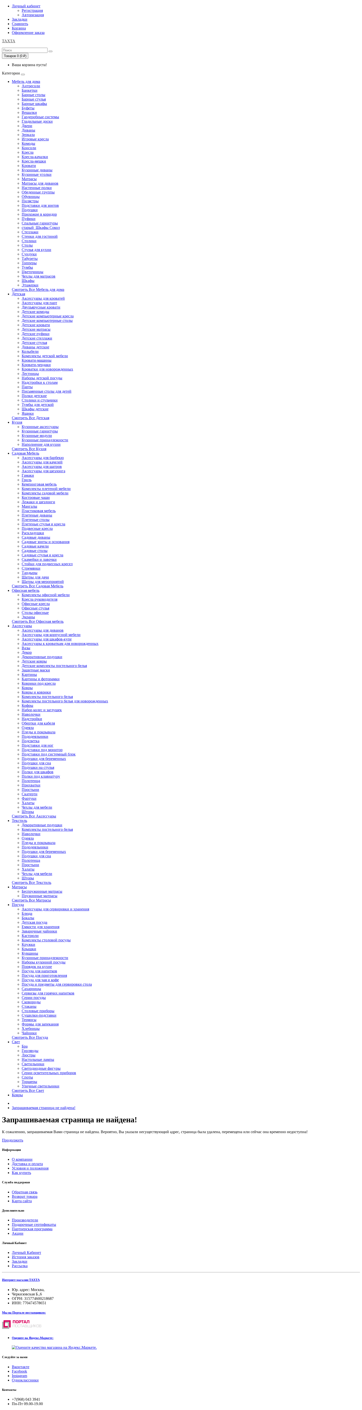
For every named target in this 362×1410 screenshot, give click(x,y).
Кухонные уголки (36, 174)
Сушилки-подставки (39, 1015)
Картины (29, 674)
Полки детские (34, 396)
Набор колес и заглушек (42, 710)
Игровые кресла (35, 139)
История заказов (25, 1257)
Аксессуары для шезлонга (43, 471)
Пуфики (28, 219)
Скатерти (29, 794)
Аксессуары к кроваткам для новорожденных (60, 643)
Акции (17, 1233)
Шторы (28, 812)
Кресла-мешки (34, 161)
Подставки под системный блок (49, 754)
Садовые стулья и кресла (42, 555)
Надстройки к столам (40, 382)
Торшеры (29, 1082)
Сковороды (31, 1002)
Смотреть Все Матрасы (31, 900)
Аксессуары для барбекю (43, 458)
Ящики (28, 413)
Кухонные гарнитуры (40, 431)
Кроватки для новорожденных (47, 369)
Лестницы (30, 373)
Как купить (21, 1173)
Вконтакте (20, 1367)
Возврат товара (24, 1196)
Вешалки (29, 112)
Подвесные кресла (37, 528)
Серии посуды (34, 997)
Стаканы (29, 1006)
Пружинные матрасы (39, 896)
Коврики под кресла (39, 683)
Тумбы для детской (38, 404)
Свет (16, 1042)
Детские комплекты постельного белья (54, 666)
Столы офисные (35, 612)
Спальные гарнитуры (40, 223)
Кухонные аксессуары (40, 427)
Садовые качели (35, 546)
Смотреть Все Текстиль (31, 882)
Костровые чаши (36, 497)
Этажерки (30, 285)
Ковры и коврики (36, 692)
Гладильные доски (37, 121)
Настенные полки (37, 188)
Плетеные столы (35, 520)
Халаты (28, 803)
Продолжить (12, 1140)
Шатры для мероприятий (43, 581)
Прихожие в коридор (39, 214)
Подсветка (30, 741)
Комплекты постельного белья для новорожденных (65, 701)
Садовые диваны (36, 537)
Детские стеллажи (37, 338)
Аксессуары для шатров (42, 466)
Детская (18, 294)
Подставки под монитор (42, 750)
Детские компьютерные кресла (48, 316)
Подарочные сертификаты (34, 1224)
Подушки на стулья (38, 767)
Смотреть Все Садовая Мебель (37, 586)
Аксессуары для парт (39, 303)
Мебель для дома (26, 81)
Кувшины (30, 953)
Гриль (27, 480)
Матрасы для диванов (40, 183)
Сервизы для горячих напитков (48, 993)
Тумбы (27, 267)
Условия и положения (30, 1168)
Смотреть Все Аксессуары (34, 816)
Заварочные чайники (39, 931)
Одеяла (28, 728)
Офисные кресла (36, 604)
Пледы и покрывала (38, 732)
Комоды (28, 143)
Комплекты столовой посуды (46, 940)
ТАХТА (8, 41)
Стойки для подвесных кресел (47, 564)
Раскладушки (33, 533)
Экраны (28, 617)
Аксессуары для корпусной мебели (51, 635)
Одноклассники (25, 1380)
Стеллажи (30, 232)
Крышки (29, 949)
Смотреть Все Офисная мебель (38, 621)
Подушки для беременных (44, 759)
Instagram (19, 1376)
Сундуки (29, 254)
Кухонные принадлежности (45, 440)
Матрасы (29, 179)
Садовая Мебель (25, 453)
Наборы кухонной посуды (44, 962)
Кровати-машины (36, 360)
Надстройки (32, 719)
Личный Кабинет (26, 1252)
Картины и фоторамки (41, 679)
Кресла (27, 152)
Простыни (30, 789)
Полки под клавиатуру (41, 776)
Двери (27, 126)
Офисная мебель (25, 590)
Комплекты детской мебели (45, 356)
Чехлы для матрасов (38, 276)
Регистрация (32, 10)
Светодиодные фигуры (41, 1068)
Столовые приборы (38, 1011)
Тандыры (29, 573)
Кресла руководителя (39, 599)
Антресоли (31, 86)
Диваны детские (35, 347)
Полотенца (31, 781)
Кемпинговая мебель (39, 484)
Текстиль (19, 820)
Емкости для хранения (40, 927)
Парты (27, 387)
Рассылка (20, 1266)
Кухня (17, 422)
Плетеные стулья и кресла (43, 524)
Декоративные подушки (42, 657)
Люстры (28, 1055)
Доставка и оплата (27, 1164)
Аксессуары (22, 626)
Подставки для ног (37, 745)
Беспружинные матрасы (42, 891)
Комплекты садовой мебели (45, 493)
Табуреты (30, 258)
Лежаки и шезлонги (38, 502)
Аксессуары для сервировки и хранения (55, 909)
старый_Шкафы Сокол (41, 227)
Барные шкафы (34, 104)
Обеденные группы (38, 192)
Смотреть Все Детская (30, 418)
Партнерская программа (32, 1229)
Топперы (29, 263)
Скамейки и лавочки (39, 559)
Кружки (28, 944)
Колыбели (30, 351)
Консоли (29, 148)
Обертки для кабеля (38, 723)
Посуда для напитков (39, 971)
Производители (25, 1220)
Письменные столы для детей (46, 391)
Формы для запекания (40, 1024)
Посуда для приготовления (44, 975)
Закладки (19, 1261)
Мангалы (29, 506)
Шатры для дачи (35, 577)
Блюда (27, 913)
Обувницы (31, 196)
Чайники (29, 1033)
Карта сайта (22, 1201)
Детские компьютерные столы (47, 320)
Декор (27, 652)
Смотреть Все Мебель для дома (38, 289)
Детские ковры (34, 661)
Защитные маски (36, 670)
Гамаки (28, 475)
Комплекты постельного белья (47, 697)
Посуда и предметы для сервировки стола (57, 984)
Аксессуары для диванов (43, 630)
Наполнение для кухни (41, 444)
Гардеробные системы (40, 117)
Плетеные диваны (37, 515)
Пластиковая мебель (39, 511)
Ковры (27, 688)
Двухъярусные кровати (41, 307)
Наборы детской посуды (42, 378)
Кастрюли (30, 936)
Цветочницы (32, 272)
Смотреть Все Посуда (30, 1037)
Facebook (19, 1371)
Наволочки (31, 714)
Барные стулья (34, 99)
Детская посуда (34, 922)
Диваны (28, 130)
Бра (25, 1046)
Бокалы (28, 918)
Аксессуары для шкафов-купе (47, 639)
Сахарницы (31, 989)
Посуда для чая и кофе (40, 980)
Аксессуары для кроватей (43, 298)
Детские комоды (35, 312)
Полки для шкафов (37, 772)
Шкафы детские (35, 409)
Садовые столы (35, 551)
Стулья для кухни (36, 250)
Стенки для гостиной (40, 236)
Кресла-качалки (35, 157)
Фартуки (29, 798)
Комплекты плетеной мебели (46, 489)
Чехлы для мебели (37, 807)
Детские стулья (34, 343)
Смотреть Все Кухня (29, 449)
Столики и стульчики (40, 400)
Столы (27, 245)
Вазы (26, 648)
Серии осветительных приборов (49, 1073)
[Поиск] (50, 51)
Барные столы (33, 95)
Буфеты (28, 108)
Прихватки (31, 785)
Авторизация (33, 15)
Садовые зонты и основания (45, 542)
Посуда (18, 905)
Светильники (33, 1064)
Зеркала (28, 135)
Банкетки (29, 90)
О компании (22, 1159)
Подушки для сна (36, 763)
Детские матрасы (36, 329)
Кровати (29, 165)
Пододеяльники (35, 736)
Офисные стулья (35, 608)
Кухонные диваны (37, 170)
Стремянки (31, 568)
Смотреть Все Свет (28, 1090)
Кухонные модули (37, 435)
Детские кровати (36, 325)
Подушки (30, 210)
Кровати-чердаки (36, 365)
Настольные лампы (38, 1059)
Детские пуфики (35, 334)
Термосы (29, 1020)
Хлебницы (31, 1028)
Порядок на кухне (37, 967)
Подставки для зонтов (40, 205)
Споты (27, 1077)
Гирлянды (30, 1051)
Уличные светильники (40, 1086)
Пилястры (30, 201)
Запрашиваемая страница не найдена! (43, 1108)
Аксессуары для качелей (42, 462)
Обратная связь (24, 1192)
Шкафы (28, 281)
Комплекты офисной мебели (46, 595)
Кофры (27, 705)
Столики (29, 241)
